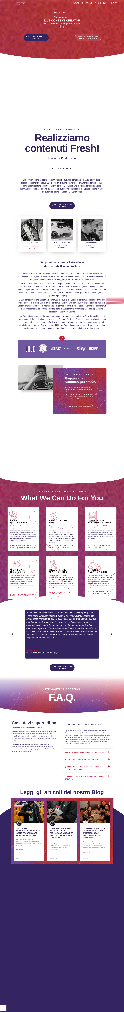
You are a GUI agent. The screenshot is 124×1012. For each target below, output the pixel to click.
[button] (12, 634)
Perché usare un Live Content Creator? (83, 724)
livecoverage (19, 521)
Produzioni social (59, 521)
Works (98, 3)
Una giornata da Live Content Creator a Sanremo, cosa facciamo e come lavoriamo (94, 833)
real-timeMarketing (58, 571)
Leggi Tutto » (20, 849)
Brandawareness (97, 571)
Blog (105, 3)
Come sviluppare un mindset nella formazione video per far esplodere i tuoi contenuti (61, 833)
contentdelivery (18, 571)
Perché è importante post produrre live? (84, 752)
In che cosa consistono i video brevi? (82, 759)
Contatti (113, 3)
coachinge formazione (100, 521)
